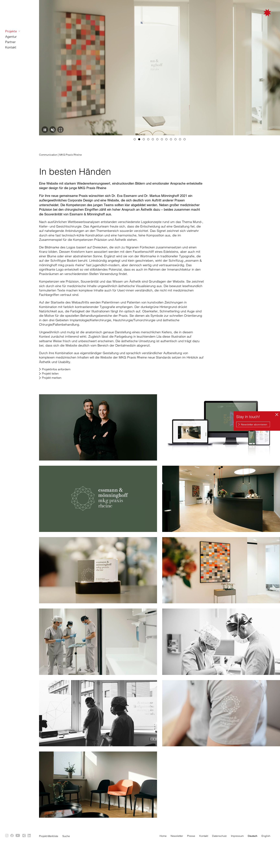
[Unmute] (52, 129)
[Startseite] (251, 18)
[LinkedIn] (29, 835)
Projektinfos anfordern (56, 369)
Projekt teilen (50, 373)
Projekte (11, 31)
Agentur (11, 36)
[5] (153, 139)
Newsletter (177, 835)
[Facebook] (12, 835)
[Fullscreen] (60, 129)
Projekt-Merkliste (48, 836)
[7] (162, 139)
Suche (66, 836)
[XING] (24, 835)
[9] (171, 139)
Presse (191, 835)
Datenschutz (219, 835)
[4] (148, 139)
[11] (180, 139)
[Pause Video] (45, 129)
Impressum (237, 835)
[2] (139, 139)
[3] (144, 139)
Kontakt (10, 47)
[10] (175, 139)
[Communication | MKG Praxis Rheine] (98, 427)
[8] (166, 139)
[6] (157, 139)
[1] (135, 139)
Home (163, 835)
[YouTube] (18, 835)
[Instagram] (7, 835)
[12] (185, 139)
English (266, 835)
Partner (10, 42)
